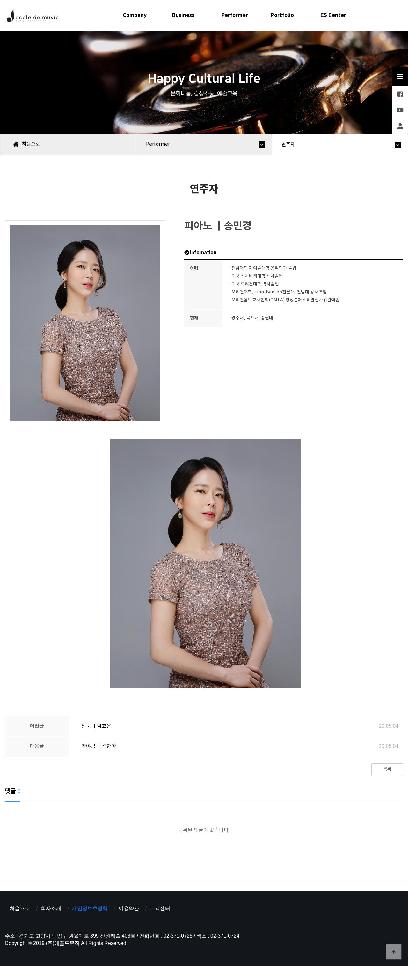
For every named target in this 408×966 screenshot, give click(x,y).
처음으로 (20, 908)
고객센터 (160, 908)
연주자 (288, 145)
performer (235, 15)
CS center (333, 15)
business (183, 15)
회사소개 (51, 908)
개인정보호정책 (90, 908)
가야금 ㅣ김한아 (98, 746)
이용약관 (129, 908)
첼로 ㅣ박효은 (96, 726)
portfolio (282, 15)
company (135, 15)
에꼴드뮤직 (32, 18)
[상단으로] (394, 952)
